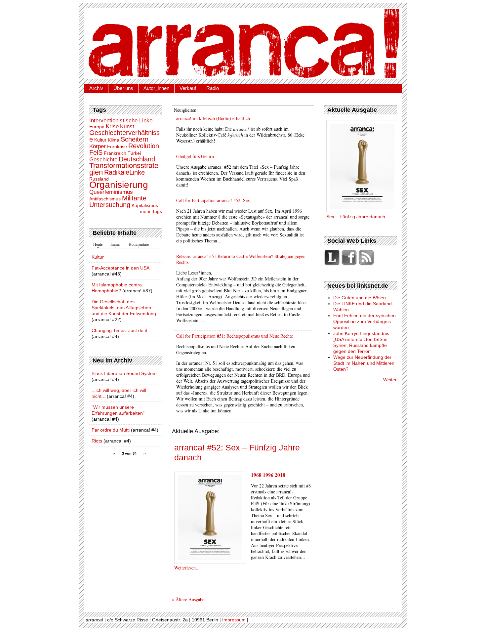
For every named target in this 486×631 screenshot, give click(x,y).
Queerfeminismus (111, 192)
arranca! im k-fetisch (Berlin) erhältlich (213, 118)
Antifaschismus (105, 198)
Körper (97, 146)
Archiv (96, 88)
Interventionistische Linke (120, 120)
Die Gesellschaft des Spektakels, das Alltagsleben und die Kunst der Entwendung (124, 307)
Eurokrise (117, 146)
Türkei (134, 153)
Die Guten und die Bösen (359, 297)
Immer (115, 244)
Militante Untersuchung (117, 201)
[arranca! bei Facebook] (349, 264)
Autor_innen (156, 88)
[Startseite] (243, 43)
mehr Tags (151, 211)
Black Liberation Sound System (124, 373)
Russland (99, 179)
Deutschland (137, 159)
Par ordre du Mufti (111, 430)
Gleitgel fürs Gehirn (195, 156)
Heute (97, 244)
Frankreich (115, 153)
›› (144, 453)
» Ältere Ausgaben (189, 599)
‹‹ (114, 453)
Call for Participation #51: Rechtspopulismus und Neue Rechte (234, 336)
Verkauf (188, 88)
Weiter (390, 379)
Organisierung (118, 185)
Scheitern (134, 139)
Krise (112, 126)
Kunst (127, 126)
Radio (212, 88)
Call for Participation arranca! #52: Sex (213, 200)
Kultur (100, 140)
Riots (97, 440)
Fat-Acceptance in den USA (120, 268)
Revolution (143, 145)
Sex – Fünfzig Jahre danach (355, 216)
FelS (95, 152)
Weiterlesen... (187, 568)
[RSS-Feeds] (366, 264)
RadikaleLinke (124, 172)
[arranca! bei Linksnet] (332, 264)
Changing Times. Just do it (119, 330)
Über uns (123, 88)
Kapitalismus (145, 205)
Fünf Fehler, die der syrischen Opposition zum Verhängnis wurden (364, 321)
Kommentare (139, 244)
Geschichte (103, 159)
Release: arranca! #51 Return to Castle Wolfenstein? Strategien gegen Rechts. (240, 259)
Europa (96, 126)
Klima (113, 140)
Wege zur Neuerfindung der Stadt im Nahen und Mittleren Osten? (363, 363)
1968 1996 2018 (268, 475)
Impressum (234, 619)
